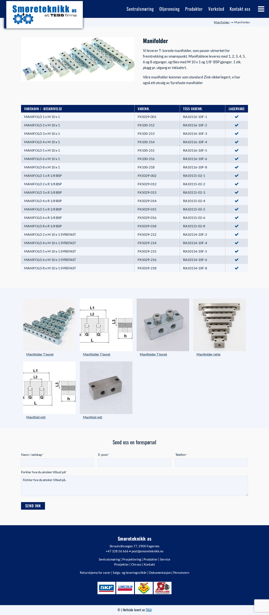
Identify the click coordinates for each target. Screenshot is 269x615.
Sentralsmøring (109, 559)
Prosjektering (131, 559)
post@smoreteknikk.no (147, 551)
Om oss (136, 564)
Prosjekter (121, 564)
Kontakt (149, 564)
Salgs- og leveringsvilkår (130, 572)
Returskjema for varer (95, 572)
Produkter (151, 559)
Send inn (33, 505)
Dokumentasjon (160, 572)
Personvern (181, 572)
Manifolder (222, 22)
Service (165, 559)
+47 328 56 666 (117, 551)
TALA (149, 609)
